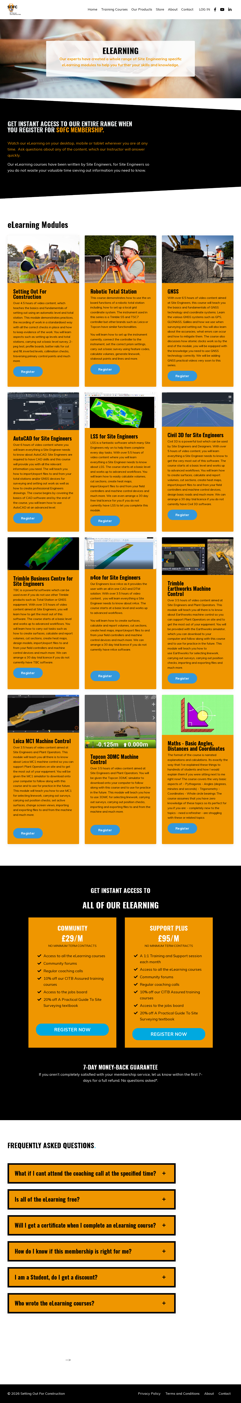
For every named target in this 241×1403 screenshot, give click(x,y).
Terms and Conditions (182, 1393)
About (173, 9)
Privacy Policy (149, 1393)
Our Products (141, 9)
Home (92, 9)
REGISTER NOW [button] (72, 1029)
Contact (187, 9)
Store (160, 9)
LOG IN (204, 9)
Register (28, 371)
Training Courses (114, 9)
